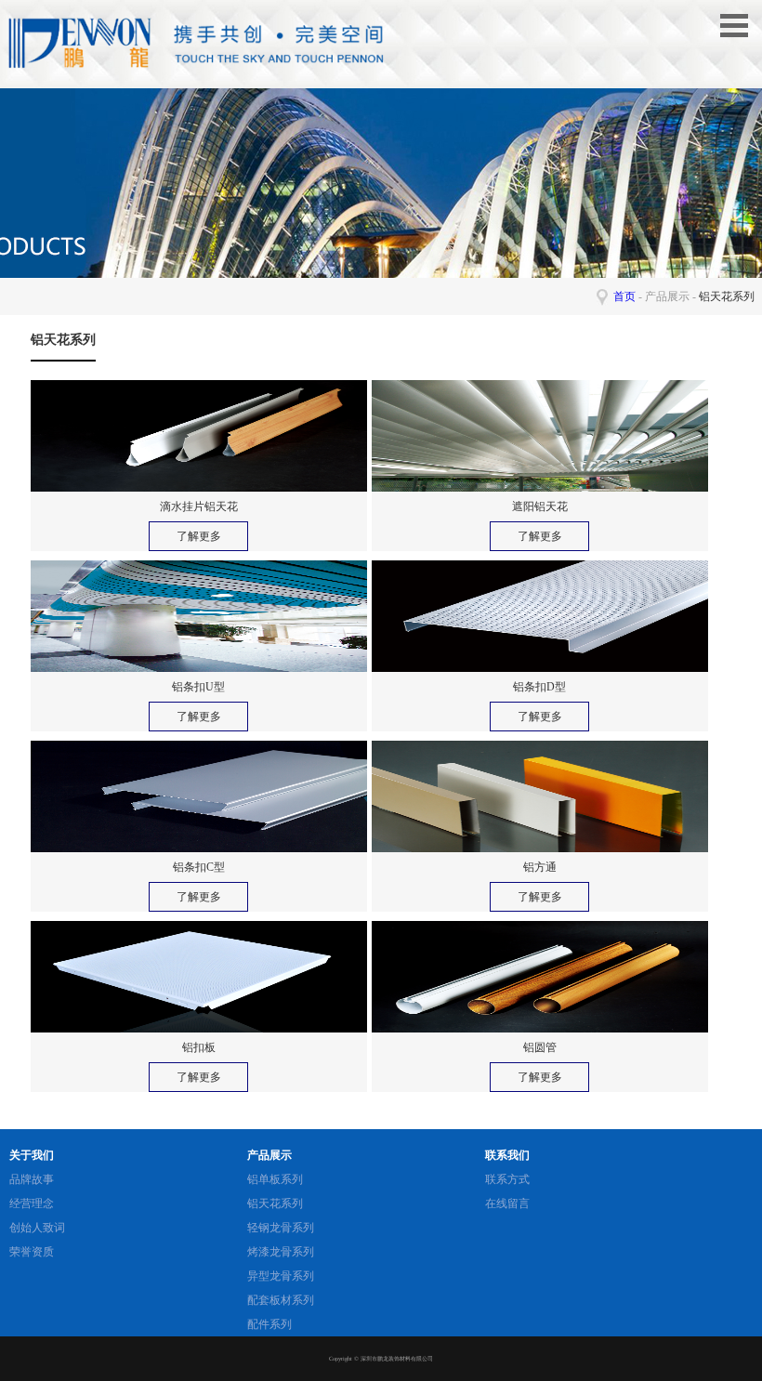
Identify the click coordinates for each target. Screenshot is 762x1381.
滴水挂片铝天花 (199, 506)
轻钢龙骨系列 (280, 1227)
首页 (624, 296)
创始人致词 (37, 1227)
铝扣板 (199, 1047)
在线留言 (507, 1203)
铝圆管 (540, 1047)
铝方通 (540, 867)
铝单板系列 (275, 1179)
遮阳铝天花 (540, 506)
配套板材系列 (280, 1300)
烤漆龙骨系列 (280, 1251)
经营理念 (31, 1203)
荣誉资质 (31, 1251)
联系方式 (507, 1179)
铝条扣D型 (539, 686)
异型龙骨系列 (280, 1275)
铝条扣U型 (198, 686)
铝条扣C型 (199, 867)
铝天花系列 (275, 1203)
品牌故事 (31, 1179)
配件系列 (269, 1324)
